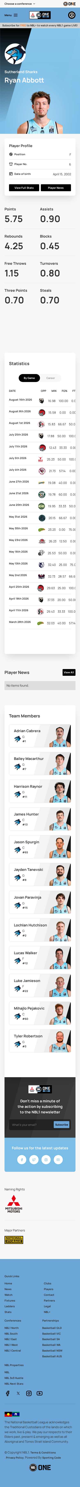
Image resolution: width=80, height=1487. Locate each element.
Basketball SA (51, 1339)
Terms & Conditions (43, 1452)
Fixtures (10, 1300)
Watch (9, 1295)
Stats (8, 1312)
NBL (7, 1372)
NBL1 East (11, 1339)
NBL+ (47, 1312)
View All (69, 672)
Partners (49, 1300)
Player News (56, 188)
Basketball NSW (52, 1350)
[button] (20, 4)
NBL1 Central (13, 1350)
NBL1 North (12, 1328)
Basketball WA (51, 1345)
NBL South (11, 1333)
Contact (49, 1295)
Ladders (10, 1306)
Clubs (47, 1283)
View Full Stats (24, 188)
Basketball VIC (51, 1333)
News (8, 1289)
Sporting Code (51, 1457)
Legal (47, 1306)
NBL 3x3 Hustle (14, 1378)
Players (48, 1289)
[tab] (29, 378)
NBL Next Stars (14, 1383)
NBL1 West (11, 1345)
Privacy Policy (15, 1457)
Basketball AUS (52, 1356)
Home (8, 1283)
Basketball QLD (52, 1328)
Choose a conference (18, 4)
